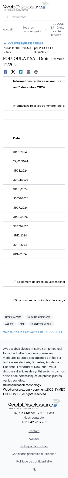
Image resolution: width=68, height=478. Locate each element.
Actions (9, 323)
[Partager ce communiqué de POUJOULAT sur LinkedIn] (21, 72)
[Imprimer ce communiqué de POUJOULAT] (36, 72)
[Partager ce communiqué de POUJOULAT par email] (28, 72)
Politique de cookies (34, 446)
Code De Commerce (38, 317)
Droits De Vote (13, 317)
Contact (34, 431)
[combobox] (34, 17)
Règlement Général (41, 323)
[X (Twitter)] (34, 469)
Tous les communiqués (31, 29)
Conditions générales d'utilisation (34, 454)
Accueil (8, 29)
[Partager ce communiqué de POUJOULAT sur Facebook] (5, 72)
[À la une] (26, 6)
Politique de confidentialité (34, 461)
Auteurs (34, 439)
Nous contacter (34, 417)
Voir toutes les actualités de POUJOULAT (33, 332)
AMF (22, 323)
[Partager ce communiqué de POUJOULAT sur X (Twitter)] (13, 72)
